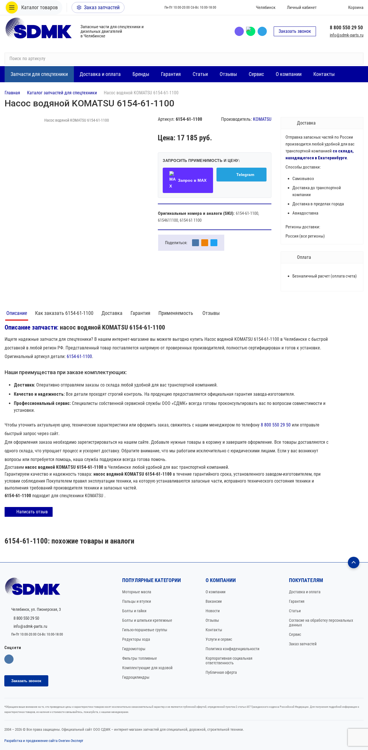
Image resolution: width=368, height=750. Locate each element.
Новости (213, 611)
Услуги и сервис (219, 639)
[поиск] (356, 58)
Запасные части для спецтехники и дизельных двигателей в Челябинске (112, 31)
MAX (250, 31)
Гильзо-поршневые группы (144, 629)
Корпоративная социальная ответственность (229, 660)
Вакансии (214, 601)
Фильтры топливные (139, 658)
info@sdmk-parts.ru (346, 35)
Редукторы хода (136, 639)
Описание (16, 313)
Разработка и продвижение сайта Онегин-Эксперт (43, 740)
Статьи (295, 611)
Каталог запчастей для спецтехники (62, 92)
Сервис (295, 634)
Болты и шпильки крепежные (147, 620)
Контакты (214, 629)
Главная (12, 92)
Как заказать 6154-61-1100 (64, 313)
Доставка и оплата (305, 592)
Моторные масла (136, 592)
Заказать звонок (295, 31)
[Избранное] (329, 7)
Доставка (111, 313)
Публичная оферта (221, 672)
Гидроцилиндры (136, 677)
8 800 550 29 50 (346, 27)
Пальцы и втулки (136, 601)
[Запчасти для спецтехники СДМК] (39, 31)
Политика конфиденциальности (232, 648)
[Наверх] (353, 562)
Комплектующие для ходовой (147, 667)
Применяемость (176, 313)
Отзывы (211, 313)
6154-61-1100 (79, 356)
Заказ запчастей (303, 644)
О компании (215, 592)
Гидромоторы (133, 648)
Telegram (262, 31)
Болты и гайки (134, 611)
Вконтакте (9, 659)
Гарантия (140, 313)
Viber (239, 31)
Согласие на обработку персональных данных (321, 622)
